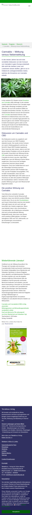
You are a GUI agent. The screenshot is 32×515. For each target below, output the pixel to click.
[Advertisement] (16, 25)
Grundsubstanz (24, 200)
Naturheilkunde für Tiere (9, 445)
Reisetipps (5, 447)
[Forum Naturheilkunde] (13, 6)
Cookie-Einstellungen (8, 459)
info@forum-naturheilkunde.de (15, 474)
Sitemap (4, 455)
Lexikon (4, 451)
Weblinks (4, 449)
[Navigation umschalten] (29, 5)
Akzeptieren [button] (16, 511)
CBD (3, 155)
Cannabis (7, 114)
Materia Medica (6, 453)
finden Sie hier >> (7, 437)
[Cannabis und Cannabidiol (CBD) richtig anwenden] (16, 341)
